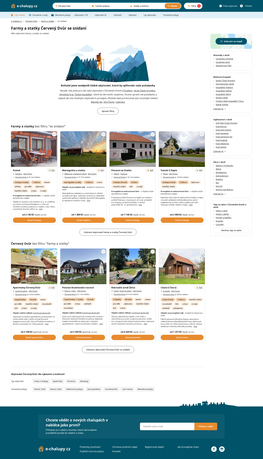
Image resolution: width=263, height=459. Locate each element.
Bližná (218, 169)
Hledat (174, 6)
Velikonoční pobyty (74, 389)
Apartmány (57, 381)
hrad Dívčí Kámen (223, 130)
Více (40, 209)
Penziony (71, 381)
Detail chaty (182, 337)
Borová (219, 186)
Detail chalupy (34, 220)
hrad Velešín (221, 147)
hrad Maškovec (222, 143)
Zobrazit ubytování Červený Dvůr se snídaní (108, 349)
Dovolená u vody (40, 15)
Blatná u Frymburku (224, 165)
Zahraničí (118, 15)
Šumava (124, 174)
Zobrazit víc (218, 109)
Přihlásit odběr (205, 426)
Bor (217, 182)
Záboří (116, 174)
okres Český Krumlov (144, 90)
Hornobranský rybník (225, 84)
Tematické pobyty (171, 15)
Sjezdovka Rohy (223, 62)
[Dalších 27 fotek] (132, 149)
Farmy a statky (47, 21)
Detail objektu (83, 220)
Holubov (18, 174)
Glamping (84, 381)
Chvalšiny (128, 90)
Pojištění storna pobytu (92, 451)
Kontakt (116, 451)
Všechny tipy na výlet (231, 230)
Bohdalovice (221, 172)
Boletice (219, 179)
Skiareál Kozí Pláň (223, 65)
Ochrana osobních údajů (124, 446)
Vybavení (132, 15)
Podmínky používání (90, 446)
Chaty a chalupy (41, 381)
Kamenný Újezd (80, 174)
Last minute (19, 15)
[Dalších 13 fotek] (182, 149)
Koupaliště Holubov (224, 87)
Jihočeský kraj (66, 94)
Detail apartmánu (34, 337)
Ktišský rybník (222, 97)
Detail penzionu (83, 337)
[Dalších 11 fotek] (83, 149)
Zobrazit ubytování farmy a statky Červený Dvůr (108, 232)
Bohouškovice (222, 176)
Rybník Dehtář (222, 104)
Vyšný (116, 291)
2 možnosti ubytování (140, 313)
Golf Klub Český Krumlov (227, 123)
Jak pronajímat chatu (188, 446)
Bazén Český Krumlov (225, 80)
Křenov (68, 291)
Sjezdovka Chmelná (224, 58)
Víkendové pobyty (63, 15)
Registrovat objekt (154, 446)
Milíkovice (69, 174)
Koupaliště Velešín (224, 91)
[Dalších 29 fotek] (34, 149)
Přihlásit (248, 6)
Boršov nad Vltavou (224, 189)
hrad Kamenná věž (224, 136)
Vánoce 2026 (56, 389)
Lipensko (120, 102)
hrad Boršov (221, 126)
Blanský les (96, 102)
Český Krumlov (21, 291)
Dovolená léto (111, 389)
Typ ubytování (149, 15)
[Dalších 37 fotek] (132, 266)
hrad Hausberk (222, 133)
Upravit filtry (108, 111)
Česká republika (83, 94)
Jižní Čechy (109, 102)
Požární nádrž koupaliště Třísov (230, 101)
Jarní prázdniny (93, 389)
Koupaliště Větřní (223, 94)
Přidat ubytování (230, 6)
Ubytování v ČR (81, 15)
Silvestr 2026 (39, 389)
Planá (165, 174)
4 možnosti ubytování (41, 313)
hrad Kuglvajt (221, 140)
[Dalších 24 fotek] (83, 266)
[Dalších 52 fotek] (34, 266)
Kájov (73, 291)
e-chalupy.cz (16, 21)
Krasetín (166, 291)
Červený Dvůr (31, 21)
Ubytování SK (101, 15)
